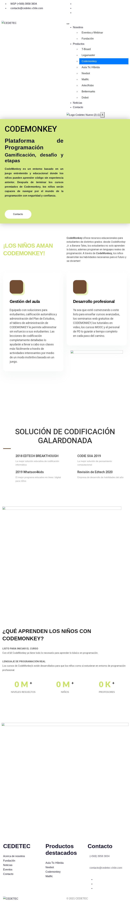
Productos (78, 44)
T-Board (86, 49)
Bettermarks (88, 91)
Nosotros (78, 27)
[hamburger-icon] (68, 23)
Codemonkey (89, 61)
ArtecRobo (88, 85)
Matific (85, 79)
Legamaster (88, 55)
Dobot (85, 97)
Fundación (88, 38)
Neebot (86, 73)
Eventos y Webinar (92, 32)
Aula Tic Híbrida (91, 67)
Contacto (78, 107)
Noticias (77, 102)
